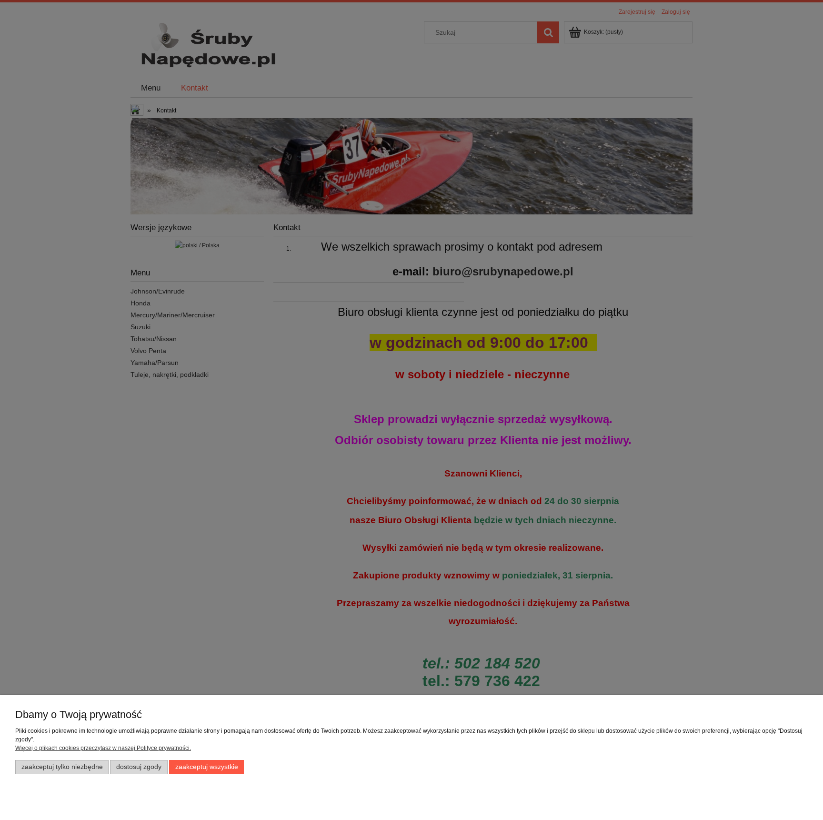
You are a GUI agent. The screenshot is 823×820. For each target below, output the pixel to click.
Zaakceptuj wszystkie (206, 766)
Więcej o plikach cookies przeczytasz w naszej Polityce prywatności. (103, 748)
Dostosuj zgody (138, 766)
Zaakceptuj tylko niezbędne (62, 766)
